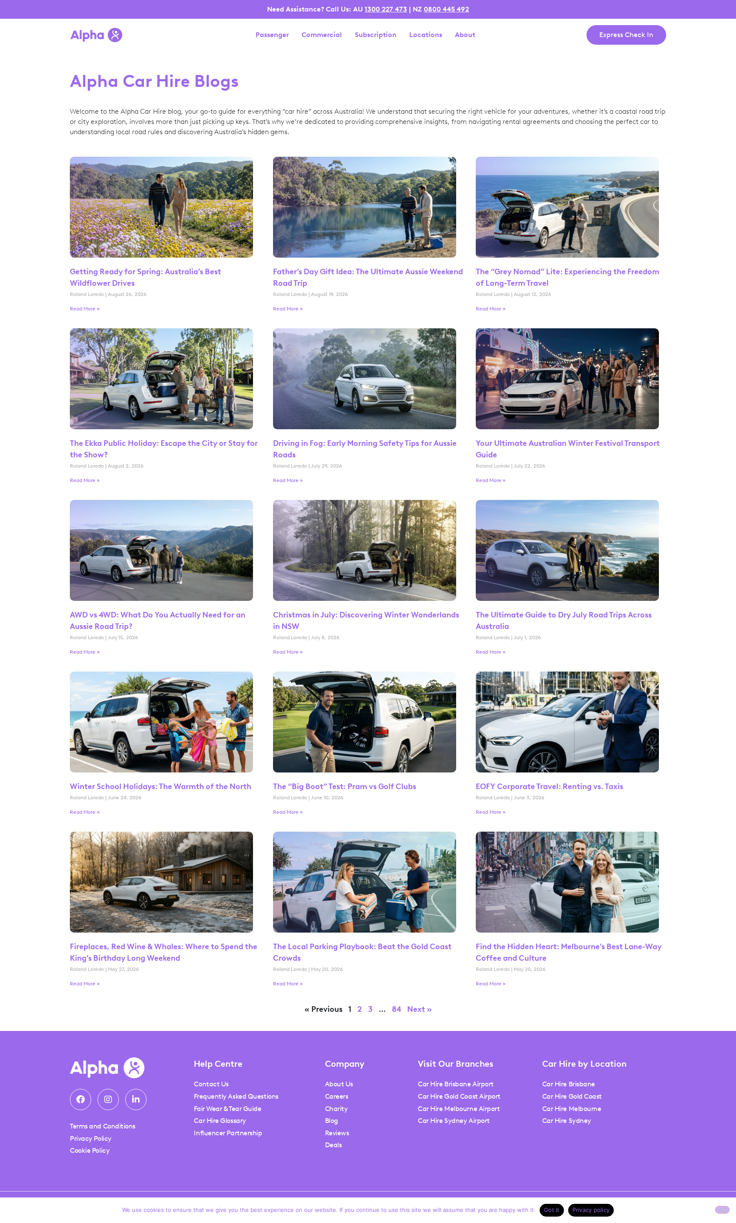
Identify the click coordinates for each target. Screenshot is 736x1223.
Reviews (337, 1133)
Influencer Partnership (228, 1133)
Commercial (322, 35)
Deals (333, 1145)
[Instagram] (108, 1099)
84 (396, 1009)
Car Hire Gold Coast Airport (459, 1096)
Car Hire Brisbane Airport (456, 1084)
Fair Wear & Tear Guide (227, 1109)
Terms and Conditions (102, 1126)
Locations (425, 35)
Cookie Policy (89, 1150)
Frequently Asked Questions (236, 1096)
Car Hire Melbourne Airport (459, 1109)
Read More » (85, 309)
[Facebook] (80, 1099)
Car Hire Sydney (566, 1121)
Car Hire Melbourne (571, 1109)
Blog (331, 1121)
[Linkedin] (136, 1099)
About (465, 35)
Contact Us (211, 1084)
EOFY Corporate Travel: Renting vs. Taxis (550, 786)
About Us (339, 1084)
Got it (552, 1209)
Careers (336, 1096)
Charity (336, 1109)
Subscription (376, 35)
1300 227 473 (386, 9)
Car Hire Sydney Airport (454, 1121)
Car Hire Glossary (220, 1121)
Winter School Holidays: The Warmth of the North (160, 786)
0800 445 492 (446, 9)
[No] (722, 1210)
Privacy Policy (91, 1138)
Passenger (272, 35)
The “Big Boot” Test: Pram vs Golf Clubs (344, 786)
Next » (419, 1009)
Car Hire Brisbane (568, 1084)
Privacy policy (591, 1209)
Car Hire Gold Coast (572, 1096)
